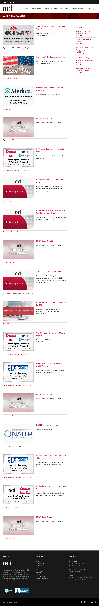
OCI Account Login (42, 576)
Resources (39, 568)
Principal (23, 170)
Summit (21, 48)
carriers (11, 324)
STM (30, 293)
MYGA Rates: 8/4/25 (44, 517)
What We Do (40, 565)
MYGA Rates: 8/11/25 (44, 394)
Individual (11, 232)
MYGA (13, 140)
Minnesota (14, 170)
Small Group (20, 232)
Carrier (9, 48)
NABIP (14, 446)
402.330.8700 (73, 561)
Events (38, 570)
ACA (7, 201)
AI (6, 48)
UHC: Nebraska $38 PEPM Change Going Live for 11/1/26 (84, 50)
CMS (10, 201)
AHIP (7, 324)
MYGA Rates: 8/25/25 (44, 118)
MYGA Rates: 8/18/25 (44, 241)
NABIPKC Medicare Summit (47, 425)
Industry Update (17, 293)
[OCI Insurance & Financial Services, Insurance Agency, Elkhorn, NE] (22, 590)
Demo (13, 508)
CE (12, 48)
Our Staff (39, 572)
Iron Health (18, 385)
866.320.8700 (79, 563)
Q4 (18, 48)
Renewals (19, 508)
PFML (19, 170)
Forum (15, 48)
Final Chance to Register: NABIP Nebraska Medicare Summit (84, 60)
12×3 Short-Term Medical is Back (48, 272)
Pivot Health (25, 293)
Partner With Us (41, 574)
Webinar (30, 48)
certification (16, 324)
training (26, 48)
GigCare (13, 385)
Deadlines (8, 170)
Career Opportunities (42, 579)
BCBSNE (8, 385)
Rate (15, 232)
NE (11, 109)
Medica (8, 109)
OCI (23, 385)
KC (7, 446)
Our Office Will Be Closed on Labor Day (51, 57)
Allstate (8, 293)
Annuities (8, 140)
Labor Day (8, 78)
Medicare (22, 324)
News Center (40, 561)
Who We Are (40, 563)
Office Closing (15, 78)
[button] (93, 8)
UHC (33, 293)
